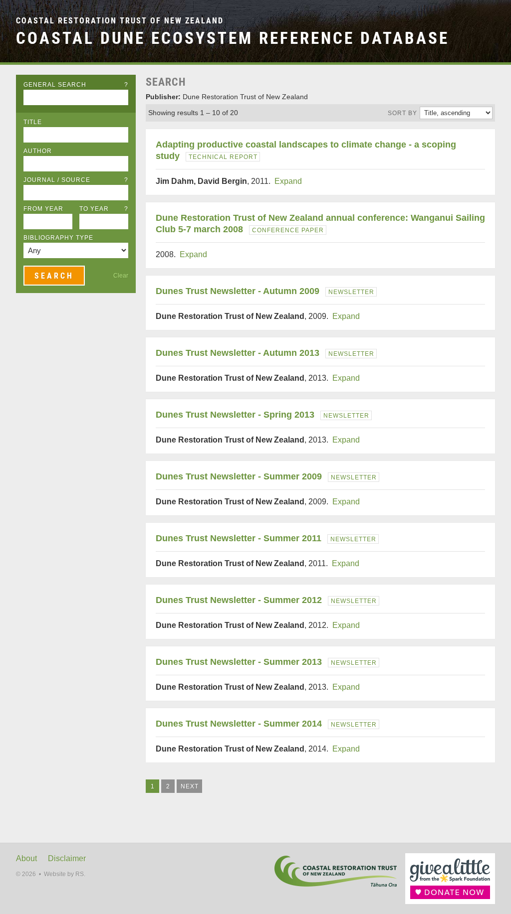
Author (37, 151)
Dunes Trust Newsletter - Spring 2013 (235, 415)
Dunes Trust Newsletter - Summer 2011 (238, 538)
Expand (288, 181)
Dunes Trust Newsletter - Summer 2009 (239, 476)
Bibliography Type (58, 237)
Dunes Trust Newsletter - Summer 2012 (239, 600)
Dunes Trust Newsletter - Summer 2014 (239, 724)
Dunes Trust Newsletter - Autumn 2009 (237, 291)
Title (32, 122)
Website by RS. (64, 874)
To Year (103, 208)
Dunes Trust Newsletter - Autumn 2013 (237, 353)
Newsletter (351, 292)
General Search (75, 84)
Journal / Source (75, 179)
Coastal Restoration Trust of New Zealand (120, 20)
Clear (120, 275)
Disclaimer (67, 858)
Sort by (402, 113)
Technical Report (223, 156)
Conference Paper (288, 230)
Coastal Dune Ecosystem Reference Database (232, 38)
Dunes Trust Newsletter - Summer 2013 (239, 662)
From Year (43, 208)
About (26, 858)
